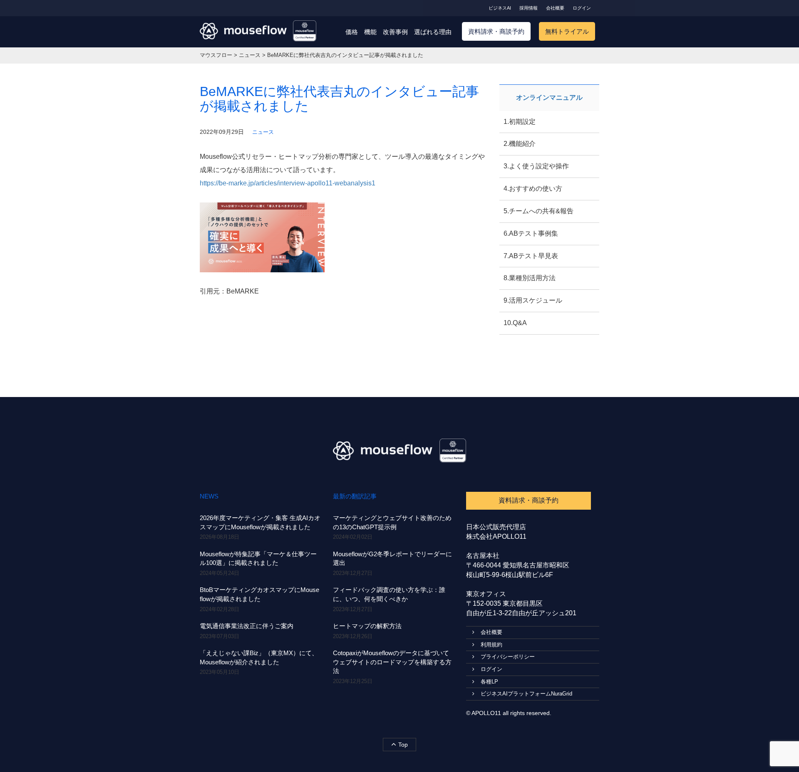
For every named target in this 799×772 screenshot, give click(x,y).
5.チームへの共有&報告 (538, 211)
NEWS (209, 496)
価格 (351, 31)
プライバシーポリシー (508, 657)
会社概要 (555, 7)
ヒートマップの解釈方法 (367, 625)
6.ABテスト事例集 (531, 233)
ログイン (582, 7)
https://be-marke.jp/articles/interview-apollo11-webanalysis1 (287, 183)
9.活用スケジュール (533, 300)
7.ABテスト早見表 (531, 255)
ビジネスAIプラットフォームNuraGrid (526, 694)
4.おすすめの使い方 (533, 188)
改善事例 (395, 31)
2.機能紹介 (520, 143)
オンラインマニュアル (549, 97)
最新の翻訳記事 (355, 496)
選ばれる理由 (433, 31)
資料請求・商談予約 (496, 31)
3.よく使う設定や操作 (536, 166)
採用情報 (528, 7)
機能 (370, 31)
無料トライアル (567, 31)
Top (403, 744)
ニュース (263, 132)
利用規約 (491, 644)
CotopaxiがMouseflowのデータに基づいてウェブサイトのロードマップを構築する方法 (392, 661)
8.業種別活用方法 (530, 277)
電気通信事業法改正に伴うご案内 (246, 625)
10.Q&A (515, 322)
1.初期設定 (520, 121)
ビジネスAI (500, 7)
